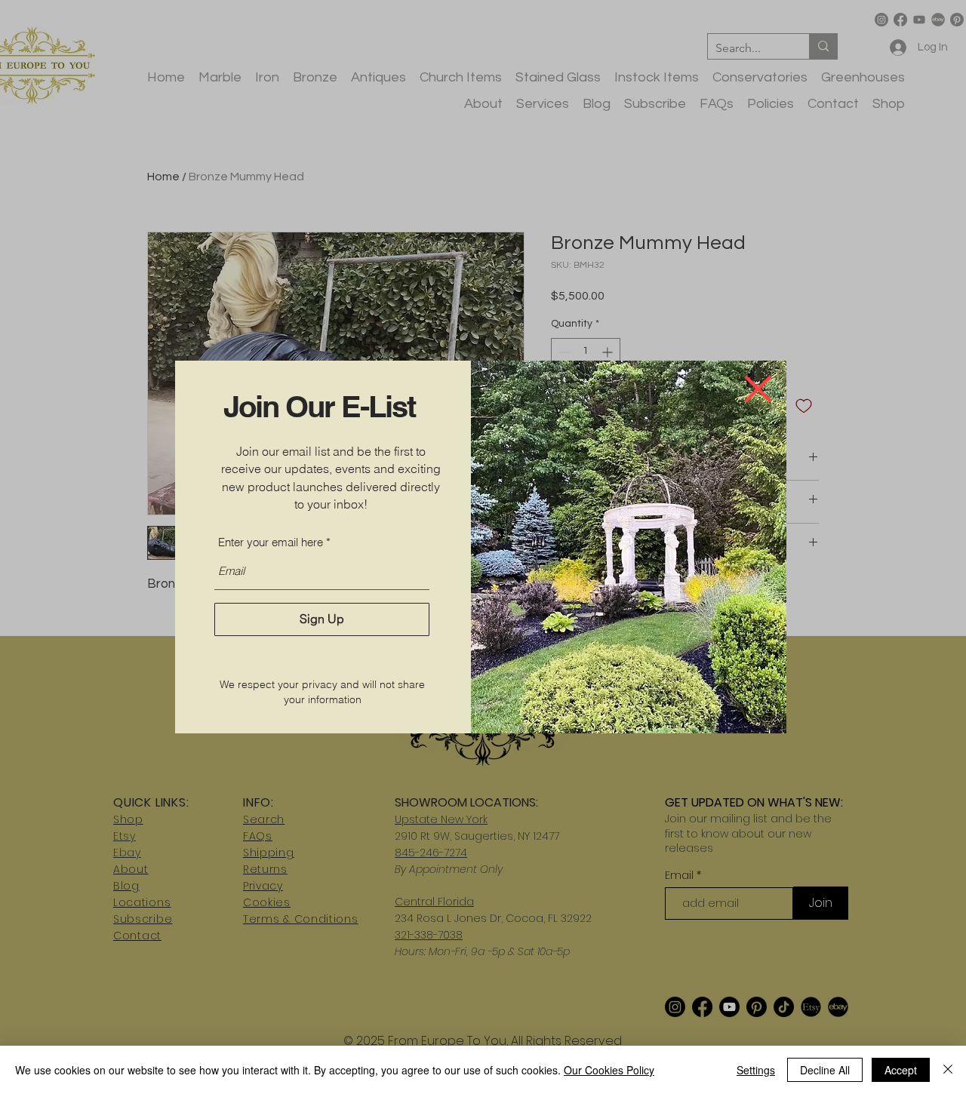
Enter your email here (270, 542)
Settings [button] (756, 1069)
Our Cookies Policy (609, 1069)
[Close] (948, 1070)
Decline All (825, 1069)
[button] (758, 389)
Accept (900, 1069)
